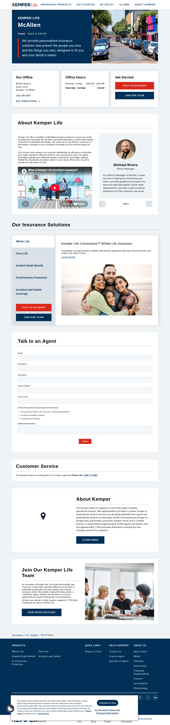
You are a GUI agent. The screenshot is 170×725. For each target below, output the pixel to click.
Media (137, 656)
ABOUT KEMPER (145, 4)
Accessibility (141, 683)
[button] (10, 708)
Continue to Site (107, 703)
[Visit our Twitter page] (147, 697)
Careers (138, 679)
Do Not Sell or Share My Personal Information (107, 711)
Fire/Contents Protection (19, 662)
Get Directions (26, 101)
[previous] (102, 204)
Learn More (90, 540)
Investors (139, 661)
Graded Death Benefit (24, 656)
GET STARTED (86, 4)
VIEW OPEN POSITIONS (42, 612)
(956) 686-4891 (23, 95)
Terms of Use (43, 713)
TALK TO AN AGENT (134, 86)
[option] (125, 166)
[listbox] (125, 166)
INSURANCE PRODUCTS (56, 4)
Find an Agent (117, 656)
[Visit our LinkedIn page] (155, 697)
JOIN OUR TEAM (134, 95)
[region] (74, 708)
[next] (149, 204)
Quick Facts (140, 651)
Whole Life (18, 651)
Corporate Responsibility (141, 672)
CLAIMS (124, 4)
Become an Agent (118, 661)
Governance (140, 666)
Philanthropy (141, 688)
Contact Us (115, 651)
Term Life (44, 651)
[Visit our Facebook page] (140, 697)
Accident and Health (50, 656)
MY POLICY (107, 4)
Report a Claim (93, 651)
